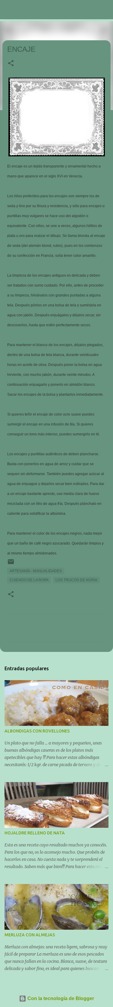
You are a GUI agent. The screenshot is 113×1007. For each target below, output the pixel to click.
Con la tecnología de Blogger (60, 998)
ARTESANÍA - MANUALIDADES (36, 571)
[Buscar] (104, 9)
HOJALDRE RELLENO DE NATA (35, 832)
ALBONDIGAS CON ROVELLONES (37, 731)
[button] (10, 64)
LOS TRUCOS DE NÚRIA (76, 580)
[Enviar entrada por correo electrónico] (10, 564)
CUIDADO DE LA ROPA (29, 580)
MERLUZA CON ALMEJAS (30, 934)
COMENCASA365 (37, 9)
